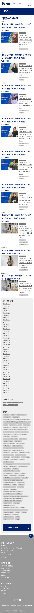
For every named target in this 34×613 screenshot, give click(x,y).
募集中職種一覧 (5, 570)
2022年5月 (6, 386)
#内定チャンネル (8, 473)
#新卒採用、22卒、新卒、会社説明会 (12, 491)
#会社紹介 (15, 468)
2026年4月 (6, 313)
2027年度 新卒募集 (7, 566)
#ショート (6, 452)
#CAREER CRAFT (8, 419)
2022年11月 (6, 379)
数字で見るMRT (6, 573)
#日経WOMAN (7, 503)
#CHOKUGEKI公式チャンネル (22, 419)
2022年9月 (6, 381)
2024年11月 (6, 342)
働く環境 (3, 575)
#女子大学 (25, 478)
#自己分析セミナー (8, 517)
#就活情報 (20, 487)
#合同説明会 (13, 475)
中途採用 (19, 402)
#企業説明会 (7, 468)
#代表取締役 (13, 466)
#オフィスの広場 (8, 441)
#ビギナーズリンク (8, 455)
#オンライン (18, 441)
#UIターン (16, 434)
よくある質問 (5, 577)
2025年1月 (6, 338)
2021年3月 (6, 392)
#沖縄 (22, 507)
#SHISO (17, 432)
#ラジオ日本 (14, 459)
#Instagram (7, 427)
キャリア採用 (5, 568)
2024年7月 (6, 352)
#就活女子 (21, 484)
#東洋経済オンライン (9, 505)
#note (5, 429)
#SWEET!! (24, 432)
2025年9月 (6, 324)
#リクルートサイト (8, 462)
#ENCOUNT (13, 425)
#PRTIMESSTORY (8, 432)
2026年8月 (6, 304)
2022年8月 (6, 383)
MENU (29, 5)
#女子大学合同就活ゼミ (9, 482)
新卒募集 (14, 405)
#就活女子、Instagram (9, 487)
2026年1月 (6, 320)
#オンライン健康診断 (9, 443)
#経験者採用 (7, 514)
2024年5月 (6, 356)
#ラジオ (6, 459)
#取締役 (23, 473)
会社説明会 (6, 405)
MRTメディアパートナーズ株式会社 (11, 548)
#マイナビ (6, 457)
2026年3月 (6, 315)
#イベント (14, 436)
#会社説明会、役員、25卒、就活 (11, 471)
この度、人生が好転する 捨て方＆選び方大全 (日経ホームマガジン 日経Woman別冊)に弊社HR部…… (26, 70)
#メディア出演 (15, 457)
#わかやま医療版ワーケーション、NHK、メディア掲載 (16, 464)
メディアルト (5, 557)
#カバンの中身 (20, 443)
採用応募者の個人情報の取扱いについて (11, 606)
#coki (5, 425)
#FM (20, 425)
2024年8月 (6, 349)
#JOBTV (15, 427)
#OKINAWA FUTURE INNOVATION (18, 429)
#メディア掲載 (25, 457)
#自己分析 (15, 514)
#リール (22, 459)
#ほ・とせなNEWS (20, 455)
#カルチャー (7, 445)
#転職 (17, 517)
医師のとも (4, 546)
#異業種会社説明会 (8, 512)
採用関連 (3, 591)
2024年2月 (6, 363)
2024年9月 (6, 347)
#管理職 (24, 512)
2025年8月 (6, 327)
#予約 (5, 466)
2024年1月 (6, 365)
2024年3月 (6, 361)
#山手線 (6, 489)
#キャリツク (7, 450)
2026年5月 (6, 311)
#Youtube (6, 436)
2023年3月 (6, 374)
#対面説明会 (7, 484)
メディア (12, 402)
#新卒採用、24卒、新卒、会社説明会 (12, 498)
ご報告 (5, 402)
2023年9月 (6, 367)
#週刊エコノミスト (8, 519)
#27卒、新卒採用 (21, 415)
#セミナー (14, 452)
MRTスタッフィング (7, 550)
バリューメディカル (7, 555)
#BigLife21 (16, 417)
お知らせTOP (12, 527)
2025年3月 (6, 333)
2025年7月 (6, 329)
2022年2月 (6, 390)
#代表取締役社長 (23, 466)
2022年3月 (6, 388)
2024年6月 (6, 354)
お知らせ (3, 586)
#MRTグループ (23, 427)
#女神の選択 (21, 482)
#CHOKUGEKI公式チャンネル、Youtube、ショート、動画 (17, 422)
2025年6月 (6, 331)
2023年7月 (6, 370)
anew (3, 552)
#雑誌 (17, 519)
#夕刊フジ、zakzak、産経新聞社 (11, 478)
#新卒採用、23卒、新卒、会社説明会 (12, 494)
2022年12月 (6, 377)
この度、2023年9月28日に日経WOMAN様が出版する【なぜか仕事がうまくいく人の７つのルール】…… (25, 262)
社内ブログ (4, 593)
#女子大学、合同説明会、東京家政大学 (13, 480)
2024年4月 (6, 358)
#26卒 (12, 415)
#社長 (17, 512)
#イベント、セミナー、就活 (10, 439)
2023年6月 (6, 372)
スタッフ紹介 (5, 589)
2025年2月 (6, 336)
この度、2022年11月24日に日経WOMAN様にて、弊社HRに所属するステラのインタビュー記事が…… (25, 288)
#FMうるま (26, 425)
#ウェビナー (23, 439)
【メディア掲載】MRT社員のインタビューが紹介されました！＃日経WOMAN (16, 27)
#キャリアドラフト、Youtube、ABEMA (13, 448)
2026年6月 (6, 308)
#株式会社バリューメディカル (11, 507)
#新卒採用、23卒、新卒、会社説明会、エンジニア (15, 496)
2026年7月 (6, 306)
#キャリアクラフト (17, 445)
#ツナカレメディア (24, 452)
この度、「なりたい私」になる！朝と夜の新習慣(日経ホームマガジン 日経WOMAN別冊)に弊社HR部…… (25, 200)
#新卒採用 (13, 489)
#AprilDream (7, 417)
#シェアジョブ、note (18, 450)
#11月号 (6, 415)
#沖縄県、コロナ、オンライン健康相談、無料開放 (15, 510)
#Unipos (24, 434)
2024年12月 (6, 340)
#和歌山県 (21, 475)
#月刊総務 (16, 503)
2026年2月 (6, 317)
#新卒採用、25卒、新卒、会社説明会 (12, 500)
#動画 (16, 473)
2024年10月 (6, 345)
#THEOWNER (7, 434)
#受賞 (5, 475)
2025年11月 (6, 322)
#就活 (14, 484)
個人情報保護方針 (26, 606)
